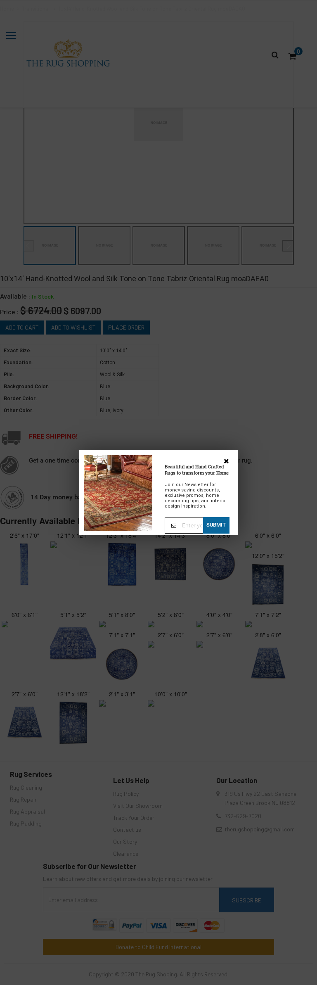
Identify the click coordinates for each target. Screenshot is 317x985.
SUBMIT (216, 525)
